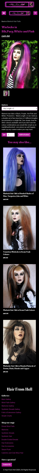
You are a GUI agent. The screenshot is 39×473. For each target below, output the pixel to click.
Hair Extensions (7, 443)
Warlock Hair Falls (14, 21)
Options (5, 105)
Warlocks (5, 430)
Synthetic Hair (7, 436)
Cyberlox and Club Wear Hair (12, 453)
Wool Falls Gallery (8, 402)
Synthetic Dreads (8, 433)
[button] (5, 76)
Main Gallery (6, 399)
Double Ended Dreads (10, 439)
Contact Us (7, 464)
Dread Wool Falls (8, 426)
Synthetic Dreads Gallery (11, 409)
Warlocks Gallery (8, 406)
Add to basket (24, 134)
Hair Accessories (8, 446)
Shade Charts (7, 416)
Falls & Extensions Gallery (11, 412)
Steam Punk (6, 449)
